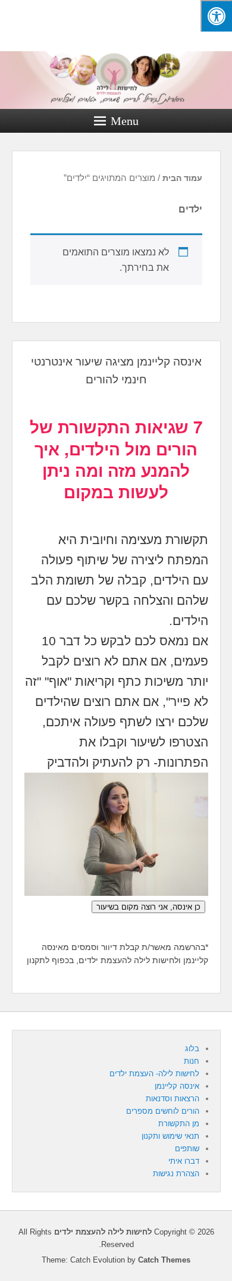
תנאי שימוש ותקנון (170, 1136)
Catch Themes (164, 1259)
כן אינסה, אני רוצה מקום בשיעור (148, 906)
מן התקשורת (178, 1123)
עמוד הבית (182, 178)
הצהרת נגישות (176, 1173)
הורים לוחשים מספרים (162, 1111)
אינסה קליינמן (177, 1086)
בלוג (192, 1048)
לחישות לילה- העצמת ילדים (154, 1073)
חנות (191, 1061)
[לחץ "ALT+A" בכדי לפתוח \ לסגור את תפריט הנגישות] (216, 16)
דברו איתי (183, 1161)
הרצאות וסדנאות (172, 1098)
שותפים (187, 1148)
